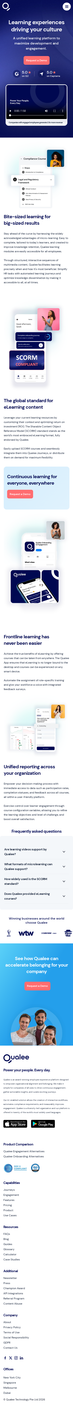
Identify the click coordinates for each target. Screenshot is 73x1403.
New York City (12, 1377)
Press (6, 1283)
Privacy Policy (12, 1327)
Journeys (9, 1190)
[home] (14, 6)
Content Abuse (12, 1303)
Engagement (11, 1195)
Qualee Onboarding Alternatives (23, 1156)
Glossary (8, 1249)
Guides (7, 1244)
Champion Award (14, 1288)
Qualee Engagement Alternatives (23, 1151)
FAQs (6, 1234)
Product (8, 1210)
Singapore (9, 1382)
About (7, 1322)
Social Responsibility (16, 1337)
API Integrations (13, 1293)
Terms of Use (11, 1332)
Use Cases (10, 1215)
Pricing (7, 1205)
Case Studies (11, 1259)
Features (8, 1200)
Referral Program (13, 1298)
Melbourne (10, 1388)
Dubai (7, 1393)
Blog (6, 1239)
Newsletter (10, 1278)
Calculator (9, 1254)
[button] (67, 7)
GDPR (6, 1342)
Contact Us (10, 1348)
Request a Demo (36, 60)
